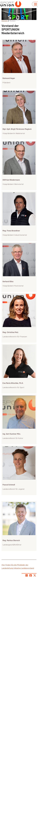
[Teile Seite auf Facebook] (30, 575)
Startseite (5, 21)
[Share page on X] (34, 575)
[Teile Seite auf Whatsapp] (26, 575)
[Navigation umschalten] (35, 4)
